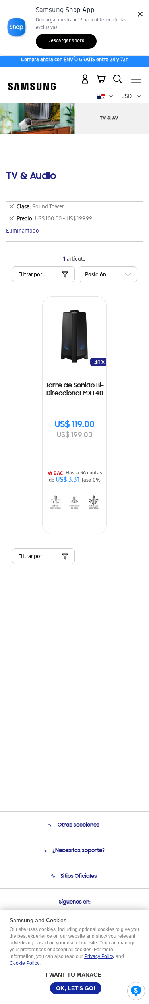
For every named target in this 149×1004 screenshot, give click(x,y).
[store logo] (32, 76)
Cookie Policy (24, 963)
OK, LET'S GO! (75, 988)
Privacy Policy (99, 956)
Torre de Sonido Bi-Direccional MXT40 (75, 389)
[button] (111, 96)
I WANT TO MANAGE (73, 974)
